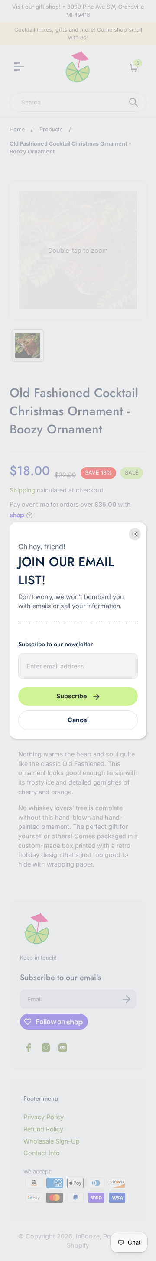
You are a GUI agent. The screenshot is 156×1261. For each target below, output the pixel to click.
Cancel (78, 719)
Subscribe (71, 696)
